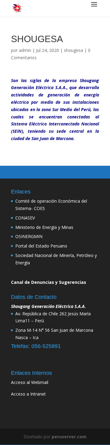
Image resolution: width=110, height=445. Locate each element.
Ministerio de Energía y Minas (44, 227)
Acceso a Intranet (28, 394)
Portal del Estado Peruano (41, 246)
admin (25, 50)
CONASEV (25, 218)
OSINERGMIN (28, 236)
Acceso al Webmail (29, 382)
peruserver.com (69, 437)
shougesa (73, 50)
